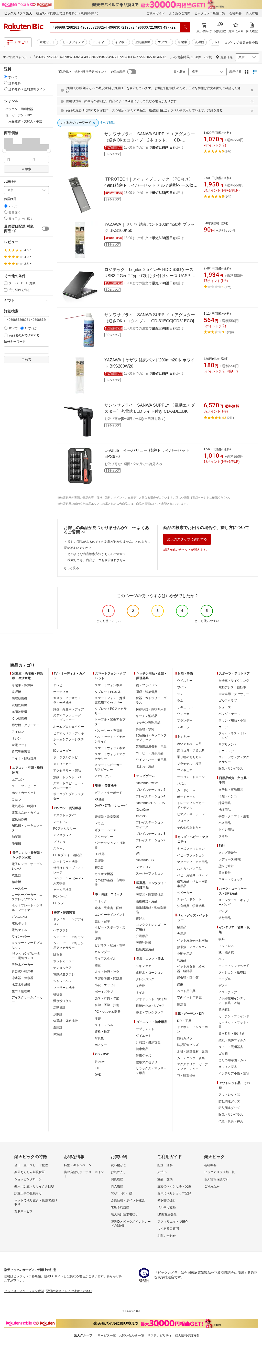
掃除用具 (225, 803)
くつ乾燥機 (19, 718)
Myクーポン (119, 1193)
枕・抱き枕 (226, 952)
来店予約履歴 (120, 1207)
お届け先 (10, 181)
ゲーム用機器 (62, 890)
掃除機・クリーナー (25, 725)
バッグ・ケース (229, 714)
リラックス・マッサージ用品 (151, 1071)
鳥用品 (181, 960)
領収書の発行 (166, 1200)
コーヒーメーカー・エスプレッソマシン (27, 897)
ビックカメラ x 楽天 (18, 13)
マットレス (226, 946)
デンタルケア (62, 968)
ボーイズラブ (104, 992)
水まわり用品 (145, 766)
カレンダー (102, 952)
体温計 (57, 1034)
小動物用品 (184, 953)
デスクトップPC (64, 815)
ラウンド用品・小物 (232, 720)
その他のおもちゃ (189, 827)
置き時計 (225, 873)
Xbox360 (142, 816)
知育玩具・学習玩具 (191, 750)
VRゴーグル (103, 776)
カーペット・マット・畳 (234, 1025)
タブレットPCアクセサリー (111, 711)
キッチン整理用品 (148, 722)
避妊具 (140, 918)
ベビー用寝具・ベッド (192, 875)
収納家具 (225, 1009)
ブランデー (184, 720)
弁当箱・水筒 (145, 729)
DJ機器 (100, 854)
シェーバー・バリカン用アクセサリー (68, 945)
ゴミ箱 (223, 1053)
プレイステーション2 (150, 840)
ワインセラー (21, 936)
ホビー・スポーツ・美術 (110, 930)
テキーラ (183, 727)
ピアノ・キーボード (108, 793)
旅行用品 (225, 918)
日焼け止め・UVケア (150, 1006)
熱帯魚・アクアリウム (192, 947)
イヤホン (121, 42)
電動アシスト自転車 (232, 687)
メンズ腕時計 (228, 853)
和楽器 (99, 867)
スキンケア (143, 966)
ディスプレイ (62, 835)
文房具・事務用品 (231, 790)
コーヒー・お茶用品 (149, 753)
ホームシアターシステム (68, 742)
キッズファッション (191, 849)
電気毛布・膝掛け (24, 806)
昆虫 (180, 984)
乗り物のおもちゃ (189, 757)
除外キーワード (15, 342)
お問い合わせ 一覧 (131, 1335)
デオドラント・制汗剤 (151, 999)
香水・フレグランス (149, 1012)
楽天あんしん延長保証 (29, 1172)
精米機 (16, 882)
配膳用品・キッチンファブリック (151, 738)
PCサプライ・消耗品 (67, 855)
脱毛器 (57, 954)
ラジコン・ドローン (191, 777)
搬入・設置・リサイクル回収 (34, 1186)
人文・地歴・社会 (107, 972)
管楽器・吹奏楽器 (107, 817)
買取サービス (23, 1211)
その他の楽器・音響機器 (110, 882)
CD (97, 1068)
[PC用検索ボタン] (185, 27)
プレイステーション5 (150, 790)
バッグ (223, 911)
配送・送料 (165, 1165)
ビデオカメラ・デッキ (68, 733)
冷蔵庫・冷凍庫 (22, 685)
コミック (101, 901)
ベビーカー (184, 892)
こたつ (16, 799)
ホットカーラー (64, 961)
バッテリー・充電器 (108, 731)
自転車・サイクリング (234, 680)
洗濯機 (199, 42)
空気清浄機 (142, 42)
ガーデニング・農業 (191, 1058)
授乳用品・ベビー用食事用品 (192, 884)
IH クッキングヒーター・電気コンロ (26, 956)
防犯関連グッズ (229, 1101)
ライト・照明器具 (24, 758)
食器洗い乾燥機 (22, 971)
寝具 (222, 939)
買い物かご (118, 1165)
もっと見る (71, 568)
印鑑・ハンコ (228, 796)
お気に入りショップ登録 (174, 1193)
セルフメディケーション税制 (24, 1291)
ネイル (140, 992)
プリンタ (59, 842)
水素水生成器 (21, 984)
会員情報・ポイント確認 (128, 1200)
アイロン (18, 732)
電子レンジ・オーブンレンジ (27, 866)
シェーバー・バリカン (68, 937)
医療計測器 (143, 942)
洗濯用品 (225, 809)
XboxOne (142, 809)
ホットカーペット (24, 793)
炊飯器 (16, 875)
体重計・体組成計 (65, 1021)
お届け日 (10, 199)
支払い (162, 1172)
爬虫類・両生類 (188, 977)
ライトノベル (104, 1025)
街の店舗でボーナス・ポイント (84, 1174)
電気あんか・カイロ (25, 812)
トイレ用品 (226, 829)
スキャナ (59, 848)
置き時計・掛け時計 (232, 1033)
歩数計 (57, 1014)
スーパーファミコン (149, 873)
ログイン (230, 42)
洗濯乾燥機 (19, 698)
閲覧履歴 (117, 1179)
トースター (19, 888)
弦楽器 (99, 861)
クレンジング (145, 979)
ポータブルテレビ (65, 757)
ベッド (223, 959)
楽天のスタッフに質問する (187, 539)
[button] (8, 144)
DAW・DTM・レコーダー (111, 808)
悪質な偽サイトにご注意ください (69, 1291)
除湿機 (16, 843)
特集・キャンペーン (78, 1165)
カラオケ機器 (104, 874)
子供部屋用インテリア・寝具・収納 (232, 1001)
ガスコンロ (19, 916)
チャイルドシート (189, 899)
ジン (180, 694)
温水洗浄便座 (62, 1001)
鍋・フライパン (146, 685)
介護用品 (142, 936)
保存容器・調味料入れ (151, 709)
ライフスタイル (105, 958)
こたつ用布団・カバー (234, 1060)
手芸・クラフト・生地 (234, 816)
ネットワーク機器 (65, 862)
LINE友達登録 (167, 1214)
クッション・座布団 (232, 972)
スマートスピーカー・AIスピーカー (68, 786)
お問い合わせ (166, 1235)
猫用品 (181, 927)
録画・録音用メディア (68, 709)
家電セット (47, 42)
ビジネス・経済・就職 (110, 945)
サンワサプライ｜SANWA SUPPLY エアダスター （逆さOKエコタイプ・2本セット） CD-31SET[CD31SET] (149, 140)
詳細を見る (215, 110)
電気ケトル (19, 930)
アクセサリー (104, 837)
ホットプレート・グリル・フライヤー (27, 908)
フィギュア (184, 770)
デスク (223, 985)
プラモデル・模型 (189, 763)
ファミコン (143, 867)
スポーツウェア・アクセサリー (234, 759)
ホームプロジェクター (68, 726)
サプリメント (145, 1029)
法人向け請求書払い (124, 1214)
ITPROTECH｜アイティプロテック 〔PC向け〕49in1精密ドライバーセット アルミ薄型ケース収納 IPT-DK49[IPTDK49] (151, 185)
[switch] (45, 229)
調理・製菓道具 (146, 692)
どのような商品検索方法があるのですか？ (97, 554)
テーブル (225, 979)
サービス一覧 (106, 1335)
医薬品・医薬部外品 (149, 894)
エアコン (164, 42)
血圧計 (57, 1027)
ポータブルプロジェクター (68, 796)
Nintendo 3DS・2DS (150, 803)
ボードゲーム (186, 797)
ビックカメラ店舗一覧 (209, 13)
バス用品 (225, 823)
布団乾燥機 (19, 712)
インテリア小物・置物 (234, 1073)
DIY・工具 (184, 1021)
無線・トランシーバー (68, 777)
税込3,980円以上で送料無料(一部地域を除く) (67, 13)
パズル (181, 783)
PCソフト (60, 903)
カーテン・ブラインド (234, 1016)
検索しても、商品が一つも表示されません (97, 560)
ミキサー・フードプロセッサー (27, 945)
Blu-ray (100, 1061)
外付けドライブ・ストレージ (68, 870)
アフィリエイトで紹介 (172, 1221)
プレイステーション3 (150, 833)
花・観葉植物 (186, 1075)
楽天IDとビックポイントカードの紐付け (131, 1223)
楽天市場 (252, 13)
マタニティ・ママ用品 (192, 862)
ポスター (101, 1045)
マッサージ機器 (64, 987)
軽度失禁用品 (145, 949)
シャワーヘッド (64, 981)
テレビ (216, 42)
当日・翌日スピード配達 (31, 1165)
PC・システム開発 (108, 1011)
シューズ (225, 707)
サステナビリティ (159, 1335)
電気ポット (19, 923)
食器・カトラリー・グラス (151, 700)
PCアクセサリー (64, 828)
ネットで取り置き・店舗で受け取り (35, 1202)
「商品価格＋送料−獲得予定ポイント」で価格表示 (90, 72)
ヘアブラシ (61, 930)
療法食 (181, 1004)
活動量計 (59, 1007)
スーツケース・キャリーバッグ (234, 902)
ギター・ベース (105, 830)
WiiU (139, 847)
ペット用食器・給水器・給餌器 (191, 969)
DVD (98, 1075)
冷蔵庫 (182, 42)
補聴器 (57, 994)
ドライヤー (99, 42)
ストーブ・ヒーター (25, 786)
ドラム (99, 823)
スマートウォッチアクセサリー (110, 756)
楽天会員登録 (248, 42)
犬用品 (181, 934)
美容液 (140, 986)
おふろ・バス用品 (189, 868)
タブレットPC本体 (108, 692)
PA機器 (100, 799)
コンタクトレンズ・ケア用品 (151, 927)
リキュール (184, 707)
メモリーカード (64, 764)
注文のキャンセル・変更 (174, 1186)
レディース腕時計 (231, 859)
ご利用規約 (212, 1186)
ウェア (223, 727)
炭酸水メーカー (22, 964)
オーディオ (61, 692)
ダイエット (143, 1035)
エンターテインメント (110, 914)
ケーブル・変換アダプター (110, 722)
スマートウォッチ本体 (110, 748)
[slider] (4, 151)
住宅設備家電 (21, 751)
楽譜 (98, 938)
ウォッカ (183, 714)
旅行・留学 (102, 921)
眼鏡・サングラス (231, 768)
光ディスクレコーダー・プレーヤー (67, 718)
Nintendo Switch (147, 783)
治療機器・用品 (146, 901)
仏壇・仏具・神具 (231, 1121)
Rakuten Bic (23, 27)
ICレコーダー (62, 750)
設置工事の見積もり (28, 1193)
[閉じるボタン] (253, 90)
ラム (180, 700)
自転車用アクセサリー (234, 694)
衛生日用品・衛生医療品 (151, 910)
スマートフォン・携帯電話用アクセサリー (110, 700)
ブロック (183, 821)
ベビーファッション (191, 855)
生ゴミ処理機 (21, 991)
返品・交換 (165, 1179)
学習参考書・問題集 (108, 978)
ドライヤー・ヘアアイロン (68, 921)
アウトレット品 (229, 1094)
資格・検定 (102, 1031)
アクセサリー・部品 (67, 770)
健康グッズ (143, 1055)
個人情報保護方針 (216, 1179)
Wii (138, 853)
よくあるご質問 (179, 13)
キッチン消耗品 (146, 716)
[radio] (5, 76)
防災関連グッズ (188, 1045)
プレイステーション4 (150, 796)
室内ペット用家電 (189, 997)
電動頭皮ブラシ (64, 974)
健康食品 (142, 1049)
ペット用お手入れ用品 (192, 940)
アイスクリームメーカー (27, 1000)
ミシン (16, 738)
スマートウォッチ (231, 879)
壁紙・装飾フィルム (232, 1040)
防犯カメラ (184, 1038)
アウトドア (226, 751)
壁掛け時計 (226, 866)
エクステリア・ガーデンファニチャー (192, 1066)
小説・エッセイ (105, 985)
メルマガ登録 (166, 1207)
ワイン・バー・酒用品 (151, 760)
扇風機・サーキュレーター (27, 828)
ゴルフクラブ (228, 700)
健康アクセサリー (148, 1062)
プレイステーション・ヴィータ (151, 825)
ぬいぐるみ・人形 (189, 744)
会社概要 (235, 13)
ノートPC (60, 822)
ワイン (181, 687)
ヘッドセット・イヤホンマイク (110, 739)
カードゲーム (186, 790)
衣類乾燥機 (19, 705)
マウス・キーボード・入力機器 (68, 881)
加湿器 (16, 837)
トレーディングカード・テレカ (191, 805)
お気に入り (118, 1172)
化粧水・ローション (149, 972)
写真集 (99, 1038)
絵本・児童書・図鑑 (108, 908)
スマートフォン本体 (108, 685)
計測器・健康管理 (148, 1042)
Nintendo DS (145, 860)
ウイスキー (184, 680)
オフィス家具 (228, 1067)
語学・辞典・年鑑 (107, 998)
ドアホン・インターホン (192, 1029)
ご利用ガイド (155, 13)
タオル (223, 836)
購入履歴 (117, 1186)
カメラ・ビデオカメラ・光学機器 (67, 700)
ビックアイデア (73, 42)
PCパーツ (60, 896)
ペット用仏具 (186, 991)
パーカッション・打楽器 (110, 845)
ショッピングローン (28, 1179)
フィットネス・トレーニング (234, 735)
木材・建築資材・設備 (192, 1051)
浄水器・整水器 (22, 978)
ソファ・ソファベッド (234, 965)
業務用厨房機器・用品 (151, 746)
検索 (28, 169)
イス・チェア (228, 992)
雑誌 (98, 965)
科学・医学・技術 (107, 1005)
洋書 (98, 1018)
